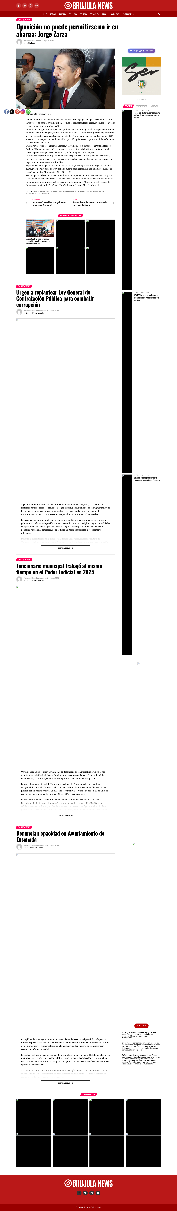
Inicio (45, 14)
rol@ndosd (30, 43)
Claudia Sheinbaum (68, 192)
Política (62, 14)
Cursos (104, 14)
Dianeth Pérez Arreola (35, 313)
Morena (46, 194)
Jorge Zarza (99, 192)
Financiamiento (128, 14)
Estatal (53, 14)
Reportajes (94, 14)
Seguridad (73, 14)
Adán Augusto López (49, 192)
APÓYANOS (141, 1026)
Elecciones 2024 (85, 192)
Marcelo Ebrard (33, 194)
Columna (83, 14)
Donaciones (115, 14)
